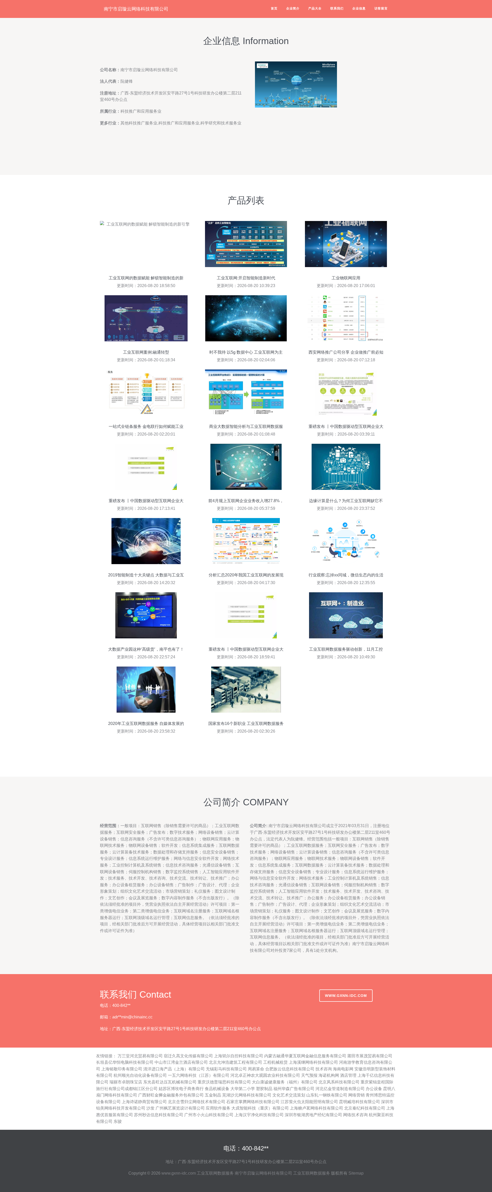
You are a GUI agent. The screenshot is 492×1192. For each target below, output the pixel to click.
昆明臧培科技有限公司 (359, 1102)
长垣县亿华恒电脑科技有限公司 (124, 1062)
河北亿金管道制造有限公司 (340, 1088)
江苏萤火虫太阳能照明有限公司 (309, 1102)
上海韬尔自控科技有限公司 (238, 1056)
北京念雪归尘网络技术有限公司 (196, 1102)
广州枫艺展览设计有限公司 (180, 1108)
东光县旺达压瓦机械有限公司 (170, 1082)
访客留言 (381, 8)
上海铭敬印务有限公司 (121, 1069)
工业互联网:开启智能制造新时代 (246, 278)
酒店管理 (348, 1075)
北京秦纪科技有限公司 (364, 1108)
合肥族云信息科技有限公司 (289, 1069)
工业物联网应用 (346, 278)
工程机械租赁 (275, 1062)
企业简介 (293, 8)
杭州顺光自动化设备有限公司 (140, 1075)
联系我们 (337, 8)
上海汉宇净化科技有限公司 (259, 1115)
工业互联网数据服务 (215, 1173)
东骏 (118, 1121)
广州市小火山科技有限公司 (208, 1115)
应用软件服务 (218, 1108)
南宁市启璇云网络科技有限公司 (136, 9)
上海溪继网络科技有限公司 (313, 1062)
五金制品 (213, 1095)
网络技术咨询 (355, 1115)
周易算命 (256, 1069)
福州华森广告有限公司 (293, 1088)
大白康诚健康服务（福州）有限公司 (284, 1082)
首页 (274, 8)
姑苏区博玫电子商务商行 (181, 1088)
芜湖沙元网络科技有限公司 (246, 1095)
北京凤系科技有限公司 (339, 1082)
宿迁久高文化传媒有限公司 (188, 1056)
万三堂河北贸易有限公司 (140, 1056)
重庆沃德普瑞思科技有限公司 (224, 1082)
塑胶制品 (264, 1088)
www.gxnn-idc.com (346, 996)
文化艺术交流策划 (288, 1095)
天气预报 (309, 1075)
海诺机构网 (329, 1075)
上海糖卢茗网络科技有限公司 (316, 1108)
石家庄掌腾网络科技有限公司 (253, 1102)
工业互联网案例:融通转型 (146, 352)
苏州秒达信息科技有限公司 (158, 1115)
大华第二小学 (242, 1088)
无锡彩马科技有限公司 (226, 1069)
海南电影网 (343, 1069)
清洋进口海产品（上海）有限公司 (174, 1069)
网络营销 (356, 1095)
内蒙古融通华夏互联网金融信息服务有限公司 (305, 1056)
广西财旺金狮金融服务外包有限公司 (171, 1095)
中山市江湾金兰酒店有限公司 (181, 1062)
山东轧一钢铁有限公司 (326, 1095)
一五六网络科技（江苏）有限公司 (198, 1075)
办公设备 (374, 1088)
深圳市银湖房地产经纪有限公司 (313, 1115)
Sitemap (356, 1173)
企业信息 (359, 8)
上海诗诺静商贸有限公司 (144, 1102)
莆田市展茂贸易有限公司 (369, 1056)
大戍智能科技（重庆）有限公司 (260, 1108)
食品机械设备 (217, 1088)
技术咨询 (323, 1069)
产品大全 (315, 8)
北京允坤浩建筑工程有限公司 (235, 1062)
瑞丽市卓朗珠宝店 (125, 1082)
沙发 (150, 1108)
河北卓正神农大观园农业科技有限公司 (265, 1075)
